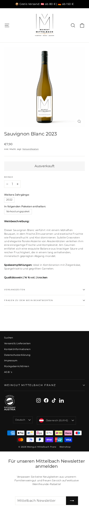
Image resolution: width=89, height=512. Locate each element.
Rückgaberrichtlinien (16, 366)
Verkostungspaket (18, 211)
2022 (9, 199)
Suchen (8, 337)
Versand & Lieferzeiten (17, 343)
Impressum (11, 360)
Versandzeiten (14, 289)
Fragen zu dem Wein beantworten (28, 300)
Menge (8, 177)
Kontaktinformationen (17, 349)
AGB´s (8, 372)
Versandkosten (30, 149)
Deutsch (20, 419)
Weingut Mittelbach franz (30, 385)
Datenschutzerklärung (17, 354)
